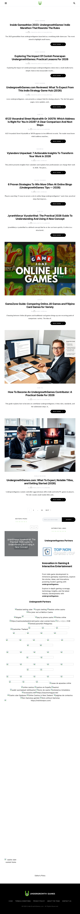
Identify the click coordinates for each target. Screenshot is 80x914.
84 (42, 510)
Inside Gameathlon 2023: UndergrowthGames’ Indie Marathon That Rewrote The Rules (40, 26)
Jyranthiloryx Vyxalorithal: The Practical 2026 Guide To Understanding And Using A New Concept (40, 217)
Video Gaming (40, 20)
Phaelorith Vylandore (41, 129)
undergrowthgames (50, 596)
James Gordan (41, 160)
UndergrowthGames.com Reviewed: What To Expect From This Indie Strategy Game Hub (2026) (40, 89)
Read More (57, 44)
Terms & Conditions (23, 901)
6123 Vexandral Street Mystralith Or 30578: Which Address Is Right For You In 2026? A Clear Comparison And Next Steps (40, 121)
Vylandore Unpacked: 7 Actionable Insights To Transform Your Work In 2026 (40, 155)
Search (68, 519)
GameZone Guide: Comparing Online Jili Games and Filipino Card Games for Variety (40, 305)
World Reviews (40, 476)
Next (47, 510)
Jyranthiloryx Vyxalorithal (41, 32)
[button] (36, 527)
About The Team (53, 901)
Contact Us (66, 901)
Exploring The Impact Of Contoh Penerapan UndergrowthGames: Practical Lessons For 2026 (40, 58)
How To (40, 114)
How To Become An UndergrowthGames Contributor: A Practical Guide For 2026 (40, 393)
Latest (39, 299)
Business (40, 149)
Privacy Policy (39, 901)
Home (11, 901)
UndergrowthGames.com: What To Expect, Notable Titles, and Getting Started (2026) (40, 482)
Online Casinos (40, 180)
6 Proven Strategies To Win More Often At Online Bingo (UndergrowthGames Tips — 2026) (40, 186)
